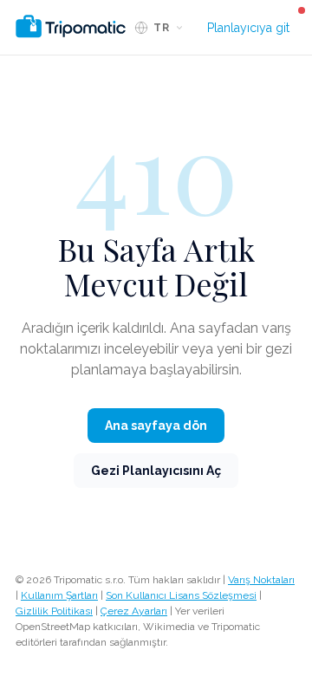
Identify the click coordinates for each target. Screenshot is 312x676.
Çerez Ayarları (134, 611)
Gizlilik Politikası (54, 611)
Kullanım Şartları (59, 595)
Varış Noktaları (261, 580)
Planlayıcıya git (248, 28)
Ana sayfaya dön (156, 425)
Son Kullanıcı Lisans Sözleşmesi (181, 595)
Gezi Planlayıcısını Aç (156, 471)
